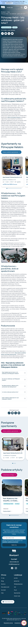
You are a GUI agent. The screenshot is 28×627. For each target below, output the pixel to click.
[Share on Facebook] (12, 33)
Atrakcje (17, 503)
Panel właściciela (9, 602)
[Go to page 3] (8, 188)
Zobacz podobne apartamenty (10, 152)
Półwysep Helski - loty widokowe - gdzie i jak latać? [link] (13, 13)
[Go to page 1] (12, 463)
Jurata (16, 578)
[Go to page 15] (20, 188)
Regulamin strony (8, 623)
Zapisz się (14, 545)
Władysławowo (18, 584)
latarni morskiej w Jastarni (14, 117)
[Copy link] (2, 33)
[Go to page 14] (19, 188)
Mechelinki (17, 593)
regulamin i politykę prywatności (10, 542)
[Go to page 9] (14, 188)
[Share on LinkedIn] (5, 33)
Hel (15, 587)
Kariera (3, 584)
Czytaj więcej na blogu (8, 475)
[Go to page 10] (15, 188)
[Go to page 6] (11, 188)
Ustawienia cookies (19, 623)
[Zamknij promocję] (26, 2)
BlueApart (3, 12)
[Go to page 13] (18, 188)
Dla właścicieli (5, 587)
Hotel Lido (10, 7)
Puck (15, 590)
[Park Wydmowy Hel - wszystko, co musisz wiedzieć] (12, 496)
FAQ (2, 593)
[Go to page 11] (16, 188)
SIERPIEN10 (8, 3)
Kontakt (3, 590)
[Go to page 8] (13, 188)
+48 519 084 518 (14, 562)
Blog (8, 12)
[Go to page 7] (12, 188)
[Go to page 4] (9, 188)
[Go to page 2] (7, 188)
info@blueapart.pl (14, 564)
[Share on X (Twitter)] (9, 33)
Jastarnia (16, 581)
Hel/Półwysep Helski (6, 27)
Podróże (15, 27)
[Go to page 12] (17, 188)
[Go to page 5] (10, 188)
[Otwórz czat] (23, 622)
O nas (2, 578)
